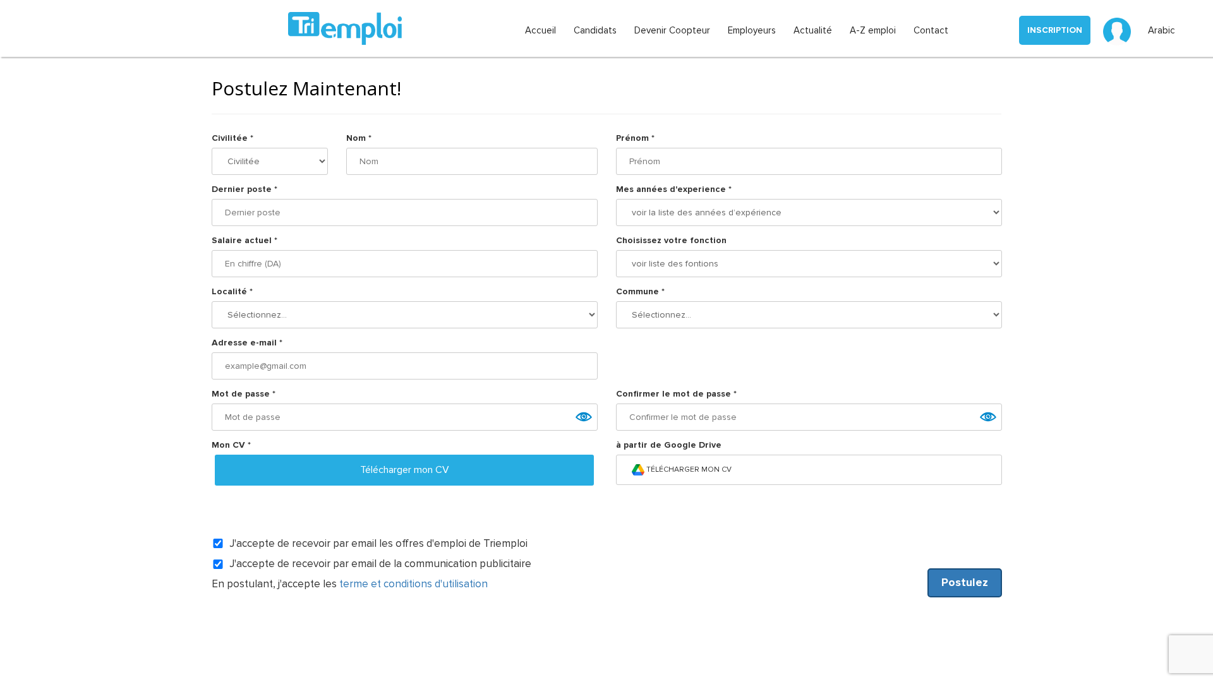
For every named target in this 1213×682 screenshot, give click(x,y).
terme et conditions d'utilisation (413, 583)
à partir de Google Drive (668, 445)
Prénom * (635, 138)
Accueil (540, 30)
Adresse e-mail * (247, 342)
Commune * (640, 291)
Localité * (232, 291)
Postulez (964, 582)
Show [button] (583, 417)
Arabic (1161, 30)
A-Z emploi (873, 30)
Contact (931, 30)
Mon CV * (231, 445)
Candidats (595, 30)
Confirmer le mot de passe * (676, 393)
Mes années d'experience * (674, 189)
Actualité (813, 30)
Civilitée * (232, 138)
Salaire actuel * (244, 240)
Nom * (358, 138)
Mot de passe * (243, 393)
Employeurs (752, 30)
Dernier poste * (244, 189)
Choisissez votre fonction (671, 240)
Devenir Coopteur (672, 30)
